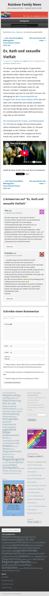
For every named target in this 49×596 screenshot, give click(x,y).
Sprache (21, 468)
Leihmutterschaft (11, 443)
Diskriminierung (12, 400)
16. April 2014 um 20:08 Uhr (13, 213)
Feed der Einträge (7, 580)
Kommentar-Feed (7, 584)
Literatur (15, 446)
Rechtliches (8, 456)
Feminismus (9, 408)
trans (5, 470)
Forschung (19, 409)
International (9, 427)
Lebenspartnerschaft (11, 441)
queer (5, 454)
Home (13, 32)
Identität (13, 63)
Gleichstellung (11, 413)
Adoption (8, 395)
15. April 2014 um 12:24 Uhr (13, 255)
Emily (29, 465)
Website (7, 359)
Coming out (8, 398)
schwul (13, 465)
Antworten (9, 246)
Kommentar (8, 324)
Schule (5, 465)
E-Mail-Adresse (8, 354)
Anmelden (5, 577)
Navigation (24, 21)
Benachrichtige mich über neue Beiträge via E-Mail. (22, 378)
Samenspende (16, 462)
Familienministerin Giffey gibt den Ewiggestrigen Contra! (36, 509)
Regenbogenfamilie (17, 459)
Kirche (19, 63)
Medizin (6, 449)
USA (10, 471)
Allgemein (19, 32)
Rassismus (11, 454)
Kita (10, 438)
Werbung (17, 473)
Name (8, 346)
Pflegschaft (8, 451)
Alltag (17, 395)
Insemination (9, 424)
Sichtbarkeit (11, 468)
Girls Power (17, 411)
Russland (5, 462)
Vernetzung (16, 471)
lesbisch (7, 446)
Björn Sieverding (32, 485)
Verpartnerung (8, 473)
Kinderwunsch (11, 435)
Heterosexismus (10, 416)
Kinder (7, 432)
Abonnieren (32, 420)
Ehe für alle (9, 403)
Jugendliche (9, 429)
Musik (12, 449)
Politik (17, 451)
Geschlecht (6, 63)
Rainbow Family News (24, 4)
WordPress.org (7, 587)
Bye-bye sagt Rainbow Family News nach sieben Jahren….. (36, 468)
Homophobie (10, 419)
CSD (16, 398)
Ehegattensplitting (9, 406)
